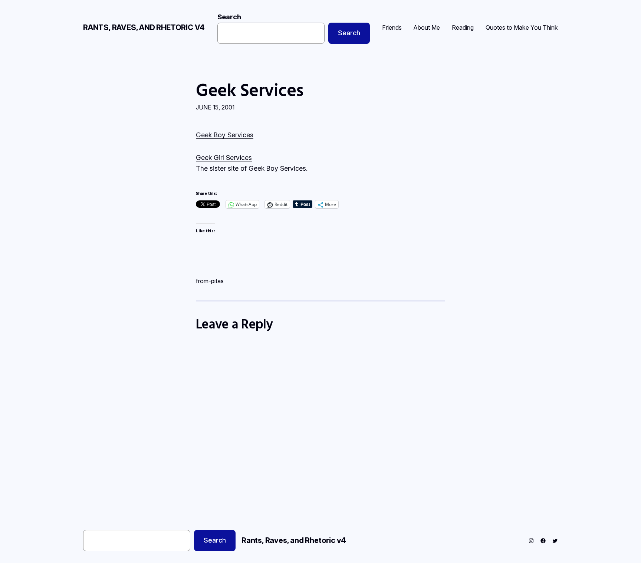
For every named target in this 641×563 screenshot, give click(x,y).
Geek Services (249, 89)
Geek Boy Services (224, 135)
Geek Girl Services (224, 157)
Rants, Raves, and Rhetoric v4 (144, 27)
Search (229, 17)
